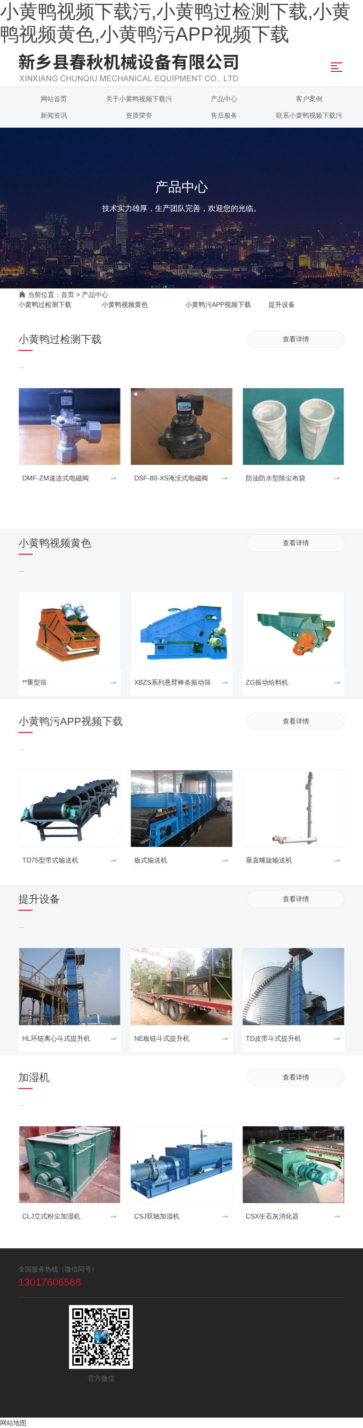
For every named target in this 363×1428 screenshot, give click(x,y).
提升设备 (281, 304)
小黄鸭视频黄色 (125, 304)
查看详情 (296, 339)
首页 (67, 294)
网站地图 (13, 1423)
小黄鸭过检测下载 (44, 304)
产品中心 (95, 294)
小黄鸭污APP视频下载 (218, 304)
